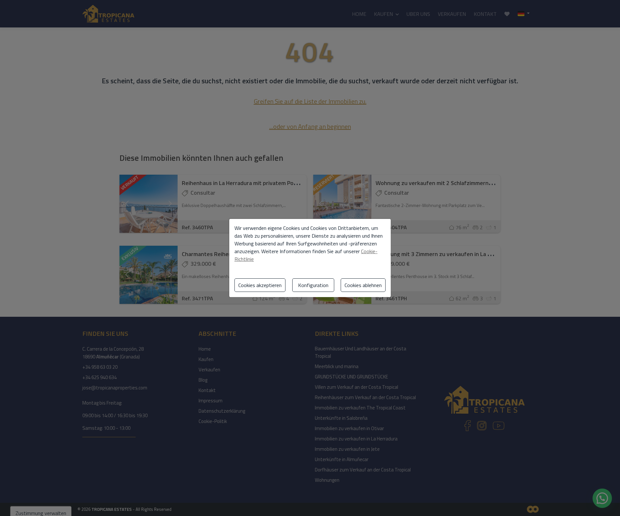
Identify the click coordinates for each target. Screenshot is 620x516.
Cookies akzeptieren (260, 285)
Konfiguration (313, 285)
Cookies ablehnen (363, 285)
